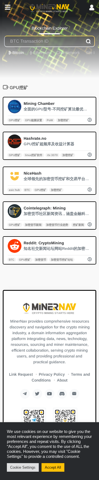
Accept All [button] (53, 467)
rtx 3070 (52, 154)
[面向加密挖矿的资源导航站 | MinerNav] (50, 8)
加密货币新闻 (33, 224)
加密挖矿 (63, 119)
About (62, 380)
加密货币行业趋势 (57, 224)
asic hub (14, 189)
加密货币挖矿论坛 (62, 259)
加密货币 (40, 259)
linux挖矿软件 (33, 154)
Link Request (21, 374)
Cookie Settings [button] (22, 467)
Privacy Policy (52, 374)
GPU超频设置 (33, 119)
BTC (27, 189)
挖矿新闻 (78, 224)
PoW (50, 119)
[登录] (92, 8)
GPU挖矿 (14, 119)
